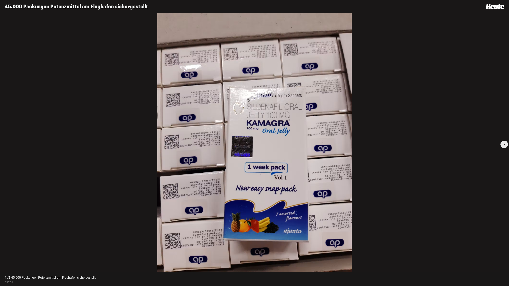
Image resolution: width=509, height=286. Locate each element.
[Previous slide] (5, 144)
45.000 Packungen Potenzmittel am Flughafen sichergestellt (76, 6)
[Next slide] (504, 144)
